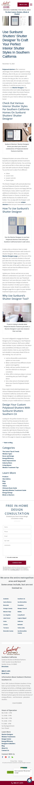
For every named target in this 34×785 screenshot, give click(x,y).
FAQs (4, 483)
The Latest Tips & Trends (10, 451)
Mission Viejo (7, 611)
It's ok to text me (12, 557)
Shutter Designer (18, 88)
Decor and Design (8, 456)
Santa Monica (7, 602)
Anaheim (6, 599)
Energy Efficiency (8, 458)
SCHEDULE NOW (17, 562)
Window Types (7, 454)
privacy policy (15, 570)
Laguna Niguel (22, 618)
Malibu (20, 611)
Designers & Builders (8, 743)
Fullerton (20, 621)
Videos (4, 486)
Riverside (6, 605)
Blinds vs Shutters (8, 495)
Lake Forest (6, 618)
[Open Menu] (31, 4)
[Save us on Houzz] (12, 757)
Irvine (5, 621)
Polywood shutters (8, 69)
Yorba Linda (21, 628)
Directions (5, 666)
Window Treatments (8, 737)
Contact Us (5, 750)
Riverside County (8, 631)
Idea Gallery (6, 479)
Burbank (20, 624)
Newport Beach (22, 608)
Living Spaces (6, 465)
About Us (5, 748)
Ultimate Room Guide (9, 488)
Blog (3, 481)
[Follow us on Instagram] (9, 757)
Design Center (6, 739)
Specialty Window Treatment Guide (14, 490)
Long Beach (21, 615)
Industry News (7, 463)
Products (5, 477)
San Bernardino (22, 602)
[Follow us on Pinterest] (6, 757)
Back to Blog (8, 443)
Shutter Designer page (10, 256)
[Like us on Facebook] (2, 757)
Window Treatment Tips (10, 467)
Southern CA (21, 599)
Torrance (6, 628)
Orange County (7, 608)
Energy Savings (7, 493)
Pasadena (21, 605)
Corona (5, 624)
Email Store (5, 673)
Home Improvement (9, 461)
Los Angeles (7, 615)
